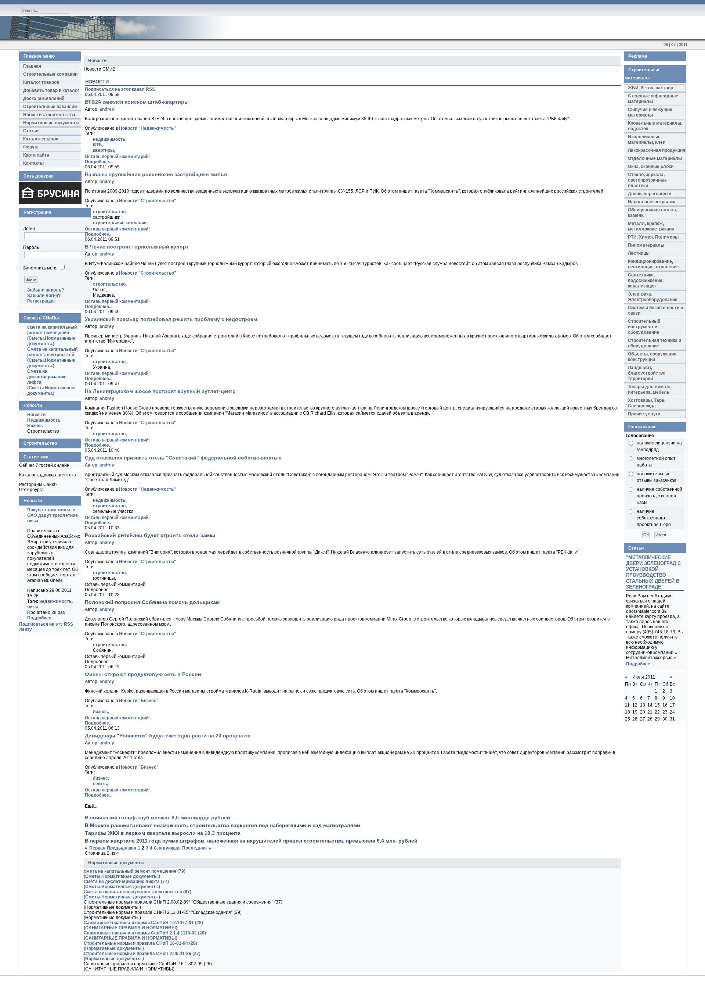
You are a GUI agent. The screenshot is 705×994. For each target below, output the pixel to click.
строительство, (110, 211)
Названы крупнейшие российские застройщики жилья (156, 174)
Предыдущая (121, 848)
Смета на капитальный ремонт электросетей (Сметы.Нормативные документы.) (52, 357)
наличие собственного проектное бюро (654, 518)
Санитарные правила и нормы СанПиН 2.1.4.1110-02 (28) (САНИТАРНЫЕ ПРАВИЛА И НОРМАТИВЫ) (145, 935)
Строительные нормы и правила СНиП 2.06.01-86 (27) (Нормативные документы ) (142, 956)
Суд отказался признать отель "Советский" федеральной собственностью (183, 458)
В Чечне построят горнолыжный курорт (137, 247)
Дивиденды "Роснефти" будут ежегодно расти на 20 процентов (168, 736)
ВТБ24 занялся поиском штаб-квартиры (137, 102)
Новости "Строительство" (147, 200)
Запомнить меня (40, 268)
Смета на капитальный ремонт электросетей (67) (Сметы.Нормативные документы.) (137, 894)
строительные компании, (120, 222)
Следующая (167, 848)
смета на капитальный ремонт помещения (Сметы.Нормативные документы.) (52, 335)
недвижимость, (56, 601)
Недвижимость (43, 420)
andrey (107, 109)
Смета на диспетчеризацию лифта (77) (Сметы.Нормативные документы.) (126, 884)
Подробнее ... (640, 663)
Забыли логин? (44, 295)
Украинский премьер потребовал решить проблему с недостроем (171, 319)
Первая (97, 848)
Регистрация (41, 301)
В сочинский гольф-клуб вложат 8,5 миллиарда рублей (157, 817)
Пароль (31, 247)
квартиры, (104, 150)
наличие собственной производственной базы (659, 496)
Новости (36, 414)
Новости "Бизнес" (139, 700)
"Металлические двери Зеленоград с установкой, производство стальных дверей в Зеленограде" (653, 572)
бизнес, (101, 711)
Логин (29, 228)
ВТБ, (98, 144)
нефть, (100, 783)
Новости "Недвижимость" (147, 128)
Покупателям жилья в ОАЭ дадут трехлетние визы (52, 515)
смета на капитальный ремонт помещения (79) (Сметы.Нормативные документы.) (134, 874)
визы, (33, 606)
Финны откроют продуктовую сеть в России (143, 674)
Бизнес (35, 425)
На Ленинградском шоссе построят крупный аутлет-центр (160, 391)
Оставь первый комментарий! (117, 156)
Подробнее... (41, 618)
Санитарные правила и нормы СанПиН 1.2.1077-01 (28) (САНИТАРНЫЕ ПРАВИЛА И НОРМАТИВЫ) (143, 925)
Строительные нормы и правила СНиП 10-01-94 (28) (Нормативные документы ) (140, 946)
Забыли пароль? (45, 290)
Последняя (194, 848)
